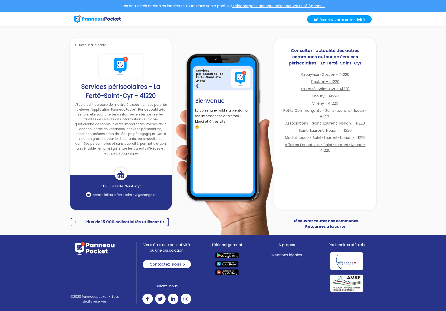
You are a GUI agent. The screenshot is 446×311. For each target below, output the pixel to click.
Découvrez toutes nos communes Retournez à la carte (325, 223)
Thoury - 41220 (325, 96)
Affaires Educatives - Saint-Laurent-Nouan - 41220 (325, 147)
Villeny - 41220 (325, 103)
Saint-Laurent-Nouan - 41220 (325, 130)
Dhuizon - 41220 (325, 81)
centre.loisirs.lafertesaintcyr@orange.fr (124, 194)
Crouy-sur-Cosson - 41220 (325, 74)
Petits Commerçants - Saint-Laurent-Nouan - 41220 (325, 113)
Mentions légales (286, 255)
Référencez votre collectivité (339, 19)
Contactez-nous (165, 264)
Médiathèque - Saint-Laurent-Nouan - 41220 (325, 137)
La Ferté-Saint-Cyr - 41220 (325, 89)
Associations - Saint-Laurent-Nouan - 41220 (325, 123)
